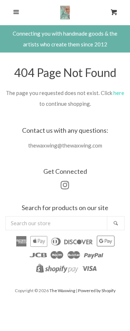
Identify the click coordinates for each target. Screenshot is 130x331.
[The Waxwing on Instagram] (65, 186)
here (118, 93)
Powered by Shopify (97, 290)
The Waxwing (62, 290)
